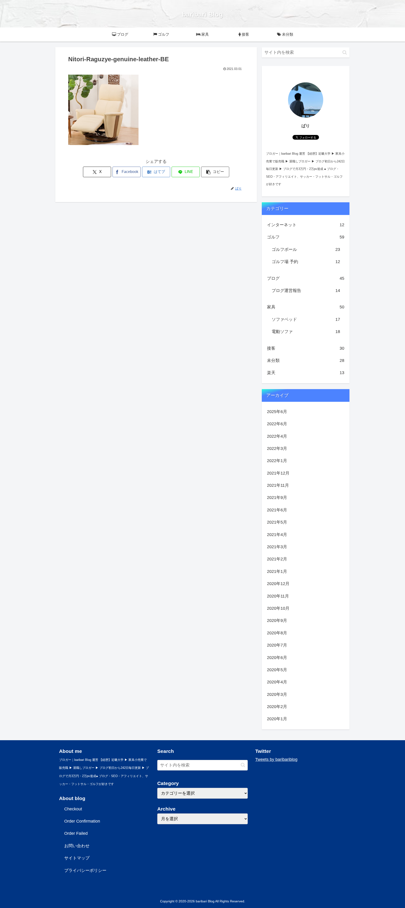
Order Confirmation (82, 821)
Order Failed (76, 833)
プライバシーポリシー (85, 870)
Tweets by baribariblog (276, 759)
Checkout (73, 809)
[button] (215, 172)
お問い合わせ (77, 845)
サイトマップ (77, 858)
